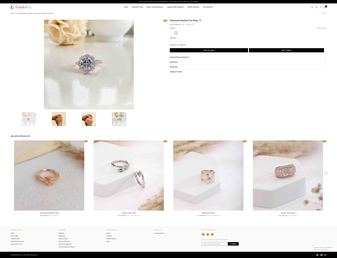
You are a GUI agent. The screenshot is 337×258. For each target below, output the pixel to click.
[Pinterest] (212, 234)
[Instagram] (207, 234)
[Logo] (21, 7)
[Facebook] (203, 234)
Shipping (174, 67)
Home (13, 13)
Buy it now (286, 50)
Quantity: (173, 38)
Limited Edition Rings (24, 13)
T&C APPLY (195, 2)
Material (174, 62)
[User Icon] (317, 7)
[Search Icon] (312, 7)
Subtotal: (173, 45)
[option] (89, 64)
